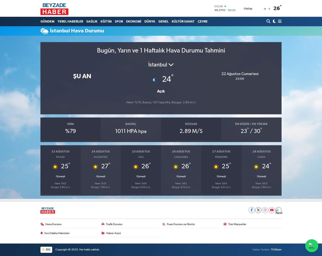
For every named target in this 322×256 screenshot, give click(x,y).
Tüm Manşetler (237, 224)
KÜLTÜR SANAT (183, 21)
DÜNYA (149, 21)
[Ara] (268, 22)
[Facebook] (252, 210)
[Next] (278, 210)
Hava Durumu (53, 224)
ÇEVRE (203, 21)
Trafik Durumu (114, 224)
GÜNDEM (47, 21)
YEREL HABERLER (70, 21)
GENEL (163, 21)
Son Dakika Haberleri (57, 233)
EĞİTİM (106, 21)
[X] (258, 210)
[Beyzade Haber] (54, 8)
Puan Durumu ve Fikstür (181, 224)
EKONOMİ (133, 21)
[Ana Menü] (279, 22)
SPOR (119, 21)
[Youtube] (272, 210)
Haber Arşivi (113, 233)
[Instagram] (265, 210)
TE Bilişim (276, 249)
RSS (47, 249)
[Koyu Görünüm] (274, 22)
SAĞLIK (91, 21)
